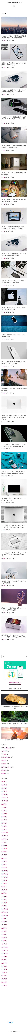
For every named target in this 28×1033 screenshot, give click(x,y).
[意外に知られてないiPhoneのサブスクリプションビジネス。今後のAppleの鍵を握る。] (14, 624)
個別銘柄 (3, 751)
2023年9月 (4, 804)
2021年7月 (4, 886)
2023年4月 (4, 820)
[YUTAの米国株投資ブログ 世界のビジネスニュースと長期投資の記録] (14, 2)
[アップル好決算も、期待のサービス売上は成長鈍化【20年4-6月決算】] (14, 188)
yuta (4, 40)
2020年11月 (4, 912)
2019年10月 (4, 953)
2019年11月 (4, 950)
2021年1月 (4, 905)
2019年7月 (4, 963)
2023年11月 (4, 797)
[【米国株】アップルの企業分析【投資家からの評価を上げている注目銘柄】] (14, 269)
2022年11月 (4, 836)
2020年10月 (4, 915)
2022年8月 (4, 845)
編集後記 (3, 773)
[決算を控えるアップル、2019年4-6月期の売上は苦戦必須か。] (14, 570)
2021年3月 (4, 899)
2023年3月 (4, 823)
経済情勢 (3, 770)
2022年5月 (4, 855)
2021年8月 (4, 883)
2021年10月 (4, 877)
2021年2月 (4, 902)
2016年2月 (4, 985)
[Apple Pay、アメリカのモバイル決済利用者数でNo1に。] (14, 377)
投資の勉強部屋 (5, 757)
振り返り (3, 763)
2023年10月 (4, 801)
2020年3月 (4, 937)
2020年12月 (4, 909)
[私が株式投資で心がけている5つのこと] (14, 733)
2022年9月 (4, 842)
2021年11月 (4, 874)
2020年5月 (4, 931)
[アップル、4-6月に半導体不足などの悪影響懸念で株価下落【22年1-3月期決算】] (14, 25)
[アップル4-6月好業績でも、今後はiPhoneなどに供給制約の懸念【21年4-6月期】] (14, 79)
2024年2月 (4, 788)
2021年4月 (4, 896)
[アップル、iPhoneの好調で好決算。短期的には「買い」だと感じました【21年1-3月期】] (14, 106)
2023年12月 (4, 794)
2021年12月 (4, 871)
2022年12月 (4, 832)
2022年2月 (4, 864)
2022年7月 (4, 848)
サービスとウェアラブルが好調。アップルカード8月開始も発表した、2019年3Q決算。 (13, 554)
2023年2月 (4, 826)
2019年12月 (4, 947)
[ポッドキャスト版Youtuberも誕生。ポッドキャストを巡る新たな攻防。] (14, 597)
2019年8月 (4, 960)
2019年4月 (4, 972)
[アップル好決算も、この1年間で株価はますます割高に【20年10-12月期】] (14, 135)
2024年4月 (4, 781)
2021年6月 (4, 890)
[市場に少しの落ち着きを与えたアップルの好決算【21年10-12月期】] (14, 52)
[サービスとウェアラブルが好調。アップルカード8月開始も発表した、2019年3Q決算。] (14, 541)
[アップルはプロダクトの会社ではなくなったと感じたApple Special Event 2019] (14, 433)
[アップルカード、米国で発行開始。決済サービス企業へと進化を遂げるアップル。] (14, 514)
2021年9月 (4, 880)
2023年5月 (4, 816)
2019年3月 (4, 975)
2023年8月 (4, 807)
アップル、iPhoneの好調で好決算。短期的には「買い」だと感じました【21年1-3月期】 (13, 118)
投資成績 (3, 760)
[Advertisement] (14, 1004)
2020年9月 (4, 918)
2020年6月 (4, 928)
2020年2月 (4, 940)
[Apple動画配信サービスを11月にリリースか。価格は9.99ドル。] (14, 487)
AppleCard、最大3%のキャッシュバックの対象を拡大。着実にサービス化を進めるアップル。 (13, 417)
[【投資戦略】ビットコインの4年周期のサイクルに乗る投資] (14, 699)
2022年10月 (4, 839)
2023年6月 (4, 813)
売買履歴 (3, 754)
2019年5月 (4, 969)
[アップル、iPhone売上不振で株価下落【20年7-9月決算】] (14, 162)
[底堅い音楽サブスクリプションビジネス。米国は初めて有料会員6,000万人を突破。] (14, 460)
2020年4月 (4, 934)
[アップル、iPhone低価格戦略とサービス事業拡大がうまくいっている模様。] (14, 242)
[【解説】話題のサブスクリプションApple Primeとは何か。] (14, 323)
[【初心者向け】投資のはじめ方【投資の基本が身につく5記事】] (14, 716)
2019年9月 (4, 956)
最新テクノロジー (6, 767)
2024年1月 (4, 791)
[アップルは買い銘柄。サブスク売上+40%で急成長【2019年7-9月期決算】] (14, 350)
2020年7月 (4, 925)
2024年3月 (4, 785)
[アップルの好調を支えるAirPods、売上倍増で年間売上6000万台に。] (14, 296)
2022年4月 (4, 858)
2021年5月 (4, 893)
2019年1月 (4, 982)
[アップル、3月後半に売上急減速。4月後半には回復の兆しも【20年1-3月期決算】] (14, 216)
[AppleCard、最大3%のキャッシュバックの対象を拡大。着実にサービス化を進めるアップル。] (14, 404)
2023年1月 (4, 829)
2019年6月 (4, 966)
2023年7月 (4, 810)
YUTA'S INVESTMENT (14, 1031)
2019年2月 (4, 979)
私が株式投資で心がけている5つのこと (15, 739)
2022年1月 (4, 867)
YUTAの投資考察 (6, 748)
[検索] (26, 656)
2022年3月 (4, 861)
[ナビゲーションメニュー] (14, 6)
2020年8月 (4, 921)
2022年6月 (4, 851)
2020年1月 (4, 944)
